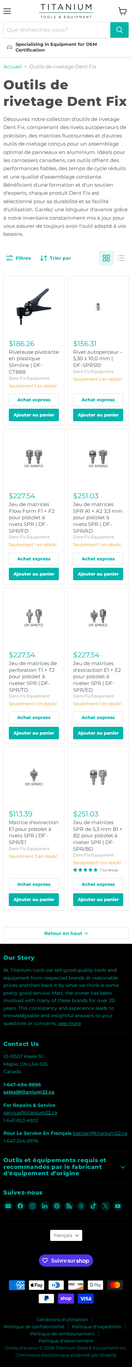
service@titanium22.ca (30, 1113)
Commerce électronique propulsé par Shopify (66, 1355)
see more (70, 1023)
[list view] (121, 258)
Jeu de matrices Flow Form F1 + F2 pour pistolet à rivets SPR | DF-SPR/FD (32, 517)
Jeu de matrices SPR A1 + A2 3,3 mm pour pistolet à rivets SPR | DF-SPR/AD (98, 517)
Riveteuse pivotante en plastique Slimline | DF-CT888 (34, 362)
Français (63, 1235)
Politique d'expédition (96, 1326)
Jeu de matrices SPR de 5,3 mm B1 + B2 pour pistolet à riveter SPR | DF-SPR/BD (98, 835)
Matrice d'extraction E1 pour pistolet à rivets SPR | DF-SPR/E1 (34, 832)
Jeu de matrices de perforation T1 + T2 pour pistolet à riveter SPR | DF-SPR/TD (33, 676)
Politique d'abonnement (66, 1340)
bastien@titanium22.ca (100, 1133)
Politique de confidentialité (34, 1326)
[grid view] (106, 258)
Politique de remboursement (62, 1333)
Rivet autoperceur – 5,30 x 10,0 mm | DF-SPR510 (98, 358)
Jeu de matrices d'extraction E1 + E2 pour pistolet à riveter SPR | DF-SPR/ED (97, 676)
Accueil (12, 66)
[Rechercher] (119, 30)
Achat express (33, 399)
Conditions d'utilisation (62, 1319)
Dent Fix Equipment (29, 378)
